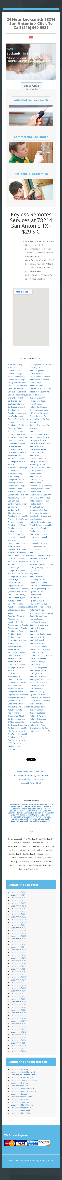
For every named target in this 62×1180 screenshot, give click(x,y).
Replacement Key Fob (17, 598)
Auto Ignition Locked (38, 534)
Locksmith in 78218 (18, 958)
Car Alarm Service (37, 643)
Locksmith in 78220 (18, 1040)
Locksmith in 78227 (18, 982)
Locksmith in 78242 (18, 1032)
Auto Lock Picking (37, 716)
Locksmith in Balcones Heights (23, 1075)
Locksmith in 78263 (18, 955)
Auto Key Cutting (37, 691)
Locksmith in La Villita (19, 1099)
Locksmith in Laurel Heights (22, 1077)
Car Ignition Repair (15, 691)
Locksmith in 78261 (18, 980)
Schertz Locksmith (15, 813)
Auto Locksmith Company (18, 588)
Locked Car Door (37, 652)
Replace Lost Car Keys (39, 582)
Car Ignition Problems (17, 570)
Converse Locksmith (20, 819)
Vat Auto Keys (35, 422)
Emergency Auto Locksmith (41, 410)
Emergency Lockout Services (41, 613)
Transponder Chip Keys (17, 467)
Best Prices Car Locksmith (40, 495)
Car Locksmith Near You (18, 452)
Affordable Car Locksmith (40, 413)
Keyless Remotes (15, 658)
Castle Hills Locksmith (32, 807)
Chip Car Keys (13, 410)
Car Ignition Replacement (40, 607)
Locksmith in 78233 (18, 903)
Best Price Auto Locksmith (18, 573)
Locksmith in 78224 (18, 993)
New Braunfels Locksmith (39, 805)
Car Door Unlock (37, 685)
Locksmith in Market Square (22, 1105)
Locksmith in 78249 (18, 1007)
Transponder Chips (38, 458)
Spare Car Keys (14, 582)
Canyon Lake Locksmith (18, 805)
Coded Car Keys (36, 395)
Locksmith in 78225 (18, 1002)
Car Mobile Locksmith (17, 634)
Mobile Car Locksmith (17, 376)
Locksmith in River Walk (20, 1113)
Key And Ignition (14, 643)
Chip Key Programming (39, 392)
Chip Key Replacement (17, 449)
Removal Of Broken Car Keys (41, 564)
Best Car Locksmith (38, 440)
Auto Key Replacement (17, 413)
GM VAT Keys (35, 383)
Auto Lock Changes (38, 719)
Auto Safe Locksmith (38, 576)
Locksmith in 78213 (18, 928)
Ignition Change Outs (38, 667)
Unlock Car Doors (15, 655)
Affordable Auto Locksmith (19, 707)
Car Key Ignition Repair (39, 588)
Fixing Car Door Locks (17, 383)
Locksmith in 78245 (18, 906)
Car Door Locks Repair (39, 658)
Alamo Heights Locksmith (40, 821)
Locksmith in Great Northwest (23, 1072)
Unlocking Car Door (38, 579)
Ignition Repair (14, 701)
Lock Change (13, 579)
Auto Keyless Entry (15, 631)
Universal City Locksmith (39, 819)
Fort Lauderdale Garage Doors (31, 779)
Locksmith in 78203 (18, 1023)
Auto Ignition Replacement (41, 679)
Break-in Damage (15, 489)
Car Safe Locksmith (38, 688)
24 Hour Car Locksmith (39, 437)
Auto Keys (34, 552)
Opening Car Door (15, 604)
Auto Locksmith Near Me (18, 516)
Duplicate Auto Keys (16, 404)
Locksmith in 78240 (18, 1034)
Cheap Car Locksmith (16, 664)
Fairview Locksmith (42, 815)
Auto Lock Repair (37, 628)
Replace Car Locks (15, 431)
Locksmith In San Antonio (21, 1160)
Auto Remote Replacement (19, 425)
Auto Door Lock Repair (39, 676)
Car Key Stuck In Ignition (17, 504)
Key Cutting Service (15, 688)
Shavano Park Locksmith (34, 813)
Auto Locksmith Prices (17, 737)
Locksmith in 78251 (18, 908)
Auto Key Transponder (17, 492)
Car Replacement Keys (39, 664)
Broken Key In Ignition (17, 398)
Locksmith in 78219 (18, 1045)
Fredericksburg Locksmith (32, 809)
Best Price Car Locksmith (40, 698)
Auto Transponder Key (39, 501)
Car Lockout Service (38, 449)
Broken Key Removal (16, 443)
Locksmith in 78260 (18, 1018)
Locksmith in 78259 (18, 1013)
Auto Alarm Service (38, 637)
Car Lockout (13, 673)
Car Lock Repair (14, 370)
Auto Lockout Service (38, 407)
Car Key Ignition (36, 710)
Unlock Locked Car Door (40, 419)
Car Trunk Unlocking (38, 640)
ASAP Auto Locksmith (38, 537)
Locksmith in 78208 (18, 1004)
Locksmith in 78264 (18, 963)
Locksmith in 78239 (18, 911)
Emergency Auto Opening (18, 625)
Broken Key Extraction (17, 640)
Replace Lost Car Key (16, 595)
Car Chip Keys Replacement (41, 467)
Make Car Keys (14, 546)
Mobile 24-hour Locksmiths (41, 525)
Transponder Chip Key (17, 716)
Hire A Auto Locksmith (17, 731)
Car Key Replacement (16, 719)
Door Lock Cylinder (16, 428)
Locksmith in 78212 (18, 1048)
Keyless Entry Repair (38, 528)
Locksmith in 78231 (18, 999)
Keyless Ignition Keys (38, 604)
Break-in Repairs (14, 676)
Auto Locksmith (14, 470)
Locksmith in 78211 (18, 1015)
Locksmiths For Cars (38, 543)
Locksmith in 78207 (18, 944)
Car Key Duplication (38, 713)
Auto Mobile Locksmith (39, 379)
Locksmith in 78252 (18, 971)
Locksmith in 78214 (18, 895)
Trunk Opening (36, 404)
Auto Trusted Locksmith (17, 734)
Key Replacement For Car (40, 731)
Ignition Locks (35, 549)
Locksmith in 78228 (18, 1026)
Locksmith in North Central (21, 1096)
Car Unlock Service (15, 389)
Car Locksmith (36, 373)
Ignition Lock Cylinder (39, 646)
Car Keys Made (36, 673)
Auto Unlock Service (38, 670)
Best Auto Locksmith (38, 558)
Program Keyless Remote (18, 519)
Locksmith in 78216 (18, 919)
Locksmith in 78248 (18, 1037)
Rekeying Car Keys (15, 482)
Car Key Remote (14, 637)
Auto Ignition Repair (38, 725)
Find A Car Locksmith (38, 682)
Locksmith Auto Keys (16, 434)
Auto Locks (34, 455)
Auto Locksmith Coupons (40, 522)
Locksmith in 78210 (18, 922)
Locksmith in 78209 (18, 925)
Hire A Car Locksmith (38, 561)
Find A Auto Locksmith (17, 740)
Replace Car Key (36, 504)
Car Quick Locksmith (16, 446)
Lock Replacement (15, 416)
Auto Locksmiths (37, 446)
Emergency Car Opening (18, 628)
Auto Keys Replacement (17, 528)
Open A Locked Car (16, 534)
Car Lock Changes (15, 373)
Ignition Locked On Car (17, 592)
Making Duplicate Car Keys (41, 364)
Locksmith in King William (21, 1107)
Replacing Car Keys (38, 464)
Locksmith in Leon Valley (21, 1110)
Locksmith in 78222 (18, 996)
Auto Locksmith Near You (18, 682)
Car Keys (33, 431)
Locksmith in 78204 (18, 897)
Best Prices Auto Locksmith (19, 555)
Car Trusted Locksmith (17, 392)
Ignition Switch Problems (18, 495)
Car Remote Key (14, 401)
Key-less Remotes (37, 619)
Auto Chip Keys (36, 476)
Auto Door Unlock (37, 610)
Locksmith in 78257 (18, 1043)
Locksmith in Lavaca (19, 1094)
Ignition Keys (35, 540)
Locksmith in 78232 (18, 917)
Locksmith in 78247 (18, 977)
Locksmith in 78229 (18, 1010)
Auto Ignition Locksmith (17, 576)
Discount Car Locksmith (17, 386)
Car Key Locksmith (37, 398)
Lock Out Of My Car (16, 622)
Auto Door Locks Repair (17, 437)
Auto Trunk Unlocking (16, 616)
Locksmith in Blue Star (20, 1069)
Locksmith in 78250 (18, 985)
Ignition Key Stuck (37, 601)
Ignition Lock (35, 570)
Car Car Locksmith (15, 522)
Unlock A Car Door (15, 679)
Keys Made (34, 573)
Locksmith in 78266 (18, 1051)
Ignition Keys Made (15, 440)
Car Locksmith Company (40, 443)
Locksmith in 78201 (18, 991)
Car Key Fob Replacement (40, 567)
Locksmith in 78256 (18, 930)
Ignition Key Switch (37, 694)
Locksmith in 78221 (18, 914)
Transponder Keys (37, 661)
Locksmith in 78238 (18, 988)
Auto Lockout (35, 482)
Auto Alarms (13, 619)
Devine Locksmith (42, 817)
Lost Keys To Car (37, 367)
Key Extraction (13, 649)
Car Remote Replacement (40, 634)
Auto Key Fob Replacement (19, 607)
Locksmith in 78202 (18, 939)
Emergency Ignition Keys (40, 498)
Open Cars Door (37, 507)
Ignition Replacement (38, 434)
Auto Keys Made (36, 386)
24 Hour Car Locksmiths (40, 701)
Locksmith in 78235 (18, 936)
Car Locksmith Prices (38, 616)
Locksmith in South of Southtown (24, 1080)
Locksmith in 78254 (18, 969)
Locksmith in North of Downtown (24, 1091)
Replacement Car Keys (17, 652)
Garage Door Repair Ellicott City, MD (31, 771)
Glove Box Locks (14, 513)
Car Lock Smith (14, 510)
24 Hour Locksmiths (16, 722)
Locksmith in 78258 (18, 960)
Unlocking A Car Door (39, 510)
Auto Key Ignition (37, 370)
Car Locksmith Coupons (17, 485)
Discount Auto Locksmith (18, 543)
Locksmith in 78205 (18, 892)
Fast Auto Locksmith (16, 458)
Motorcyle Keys (14, 540)
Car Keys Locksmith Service (41, 585)
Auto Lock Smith (14, 601)
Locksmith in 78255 (18, 900)
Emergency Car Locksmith (40, 513)
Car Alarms (12, 507)
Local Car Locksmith (16, 558)
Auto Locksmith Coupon (18, 525)
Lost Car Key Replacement (40, 516)
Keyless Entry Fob (15, 455)
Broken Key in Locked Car (40, 389)
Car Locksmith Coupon (17, 379)
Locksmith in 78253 (18, 952)
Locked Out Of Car (15, 704)
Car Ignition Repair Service (18, 725)
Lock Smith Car (36, 519)
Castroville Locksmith (19, 821)
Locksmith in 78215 (18, 966)
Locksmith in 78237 (18, 1029)
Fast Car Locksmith (37, 707)
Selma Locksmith (27, 815)
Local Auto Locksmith (16, 537)
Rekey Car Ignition (15, 646)
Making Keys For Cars (38, 416)
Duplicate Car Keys (15, 585)
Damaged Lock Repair (17, 549)
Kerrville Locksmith (27, 811)
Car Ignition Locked (16, 479)
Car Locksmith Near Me (17, 728)
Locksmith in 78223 (18, 974)
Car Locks (34, 631)
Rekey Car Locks (14, 661)
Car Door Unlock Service (40, 649)
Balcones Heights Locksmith (22, 817)
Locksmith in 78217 (18, 1021)
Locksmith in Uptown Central (22, 1088)
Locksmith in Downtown (20, 1083)
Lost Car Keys (13, 501)
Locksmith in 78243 (18, 941)
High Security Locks (38, 622)
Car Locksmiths (36, 704)
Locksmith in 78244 (18, 947)
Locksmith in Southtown (20, 1102)
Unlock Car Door (37, 722)
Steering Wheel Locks (38, 546)
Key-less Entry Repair (16, 498)
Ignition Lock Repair (38, 401)
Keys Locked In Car (15, 685)
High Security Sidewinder (18, 694)
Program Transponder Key (41, 485)
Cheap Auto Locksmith (39, 461)
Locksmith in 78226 (18, 950)
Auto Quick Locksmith (17, 698)
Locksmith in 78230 (18, 933)
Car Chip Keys (13, 567)
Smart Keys (34, 598)
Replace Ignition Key (38, 531)
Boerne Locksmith (43, 811)
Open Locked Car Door (39, 728)
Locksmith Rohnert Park (31, 783)
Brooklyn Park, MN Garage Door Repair (31, 775)
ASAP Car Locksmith (16, 743)
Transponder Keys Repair (18, 552)
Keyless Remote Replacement (42, 555)
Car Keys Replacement (39, 625)
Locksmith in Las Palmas (20, 1086)
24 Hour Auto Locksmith (40, 376)
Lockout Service (36, 452)
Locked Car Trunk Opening (41, 655)
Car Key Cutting (36, 479)
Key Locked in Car (15, 531)
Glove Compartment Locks (19, 395)
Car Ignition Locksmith (17, 407)
